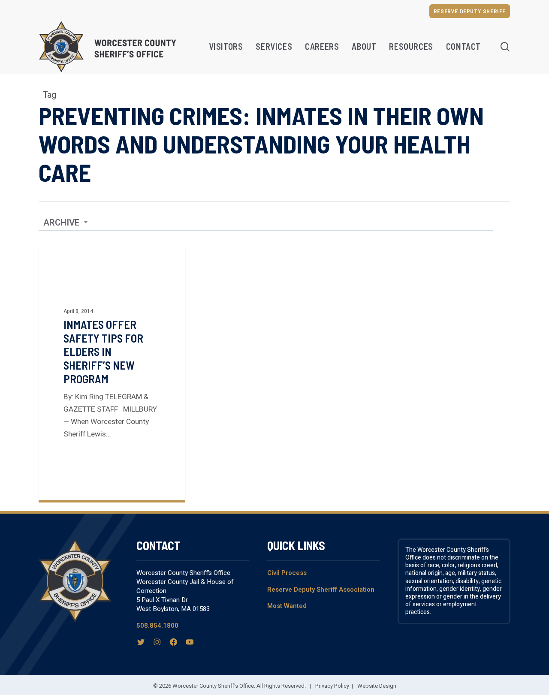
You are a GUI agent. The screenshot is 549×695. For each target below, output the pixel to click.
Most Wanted (287, 606)
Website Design (376, 686)
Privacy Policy (332, 686)
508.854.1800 (157, 625)
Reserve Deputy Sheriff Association (320, 589)
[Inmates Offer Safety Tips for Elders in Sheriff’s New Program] (112, 372)
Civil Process (287, 573)
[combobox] (66, 223)
